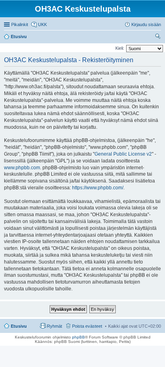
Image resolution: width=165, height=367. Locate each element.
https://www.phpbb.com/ (97, 188)
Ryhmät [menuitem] (54, 326)
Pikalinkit (19, 24)
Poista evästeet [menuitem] (87, 326)
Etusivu (19, 326)
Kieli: (119, 48)
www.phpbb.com (22, 167)
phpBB (78, 337)
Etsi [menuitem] (159, 37)
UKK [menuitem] (42, 24)
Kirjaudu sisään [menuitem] (146, 24)
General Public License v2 (123, 154)
